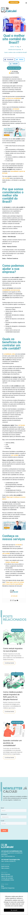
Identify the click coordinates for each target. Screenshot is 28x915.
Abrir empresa (5, 874)
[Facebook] (13, 600)
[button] (8, 59)
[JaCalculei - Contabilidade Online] (14, 846)
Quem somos (5, 866)
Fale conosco (5, 868)
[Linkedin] (15, 600)
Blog (2, 886)
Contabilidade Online (7, 880)
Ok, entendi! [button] (14, 910)
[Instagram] (11, 600)
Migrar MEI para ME (7, 876)
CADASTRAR (14, 2)
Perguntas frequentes (7, 888)
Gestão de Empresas (14, 68)
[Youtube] (17, 600)
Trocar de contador (7, 878)
